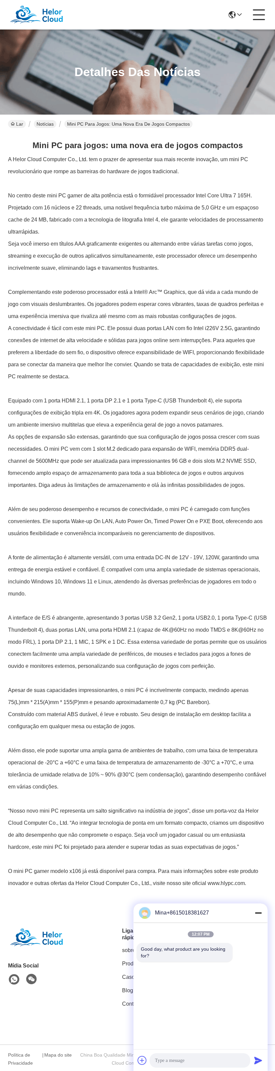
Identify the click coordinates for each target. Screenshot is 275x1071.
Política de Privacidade (20, 1059)
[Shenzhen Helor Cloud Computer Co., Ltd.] (45, 15)
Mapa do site (58, 1055)
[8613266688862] (14, 979)
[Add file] (142, 1060)
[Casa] (45, 946)
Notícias (45, 124)
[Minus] (258, 913)
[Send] (258, 1060)
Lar (19, 124)
